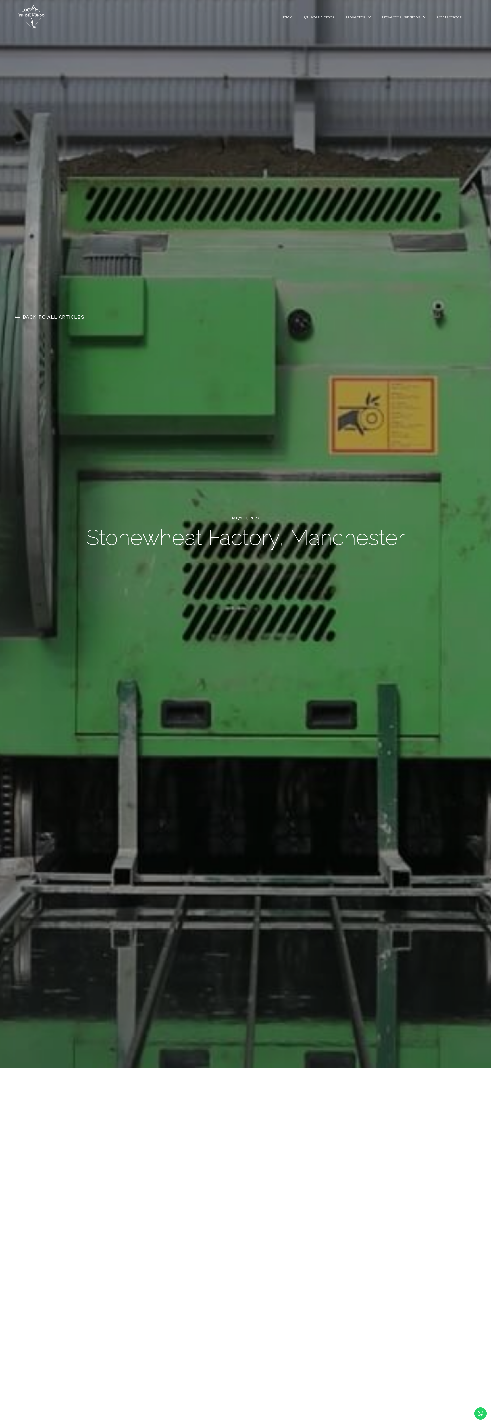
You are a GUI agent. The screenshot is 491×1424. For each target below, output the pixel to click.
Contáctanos (449, 17)
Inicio (288, 17)
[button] (49, 317)
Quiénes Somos (319, 17)
